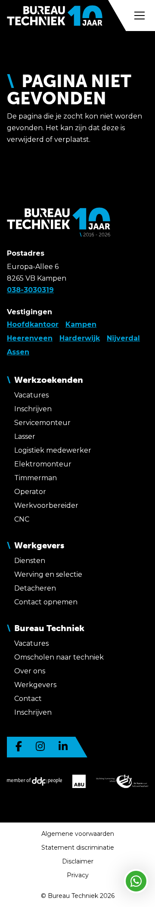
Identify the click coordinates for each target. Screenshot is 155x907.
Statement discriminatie (77, 847)
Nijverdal (123, 338)
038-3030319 (30, 290)
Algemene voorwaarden (77, 834)
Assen (18, 352)
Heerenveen (30, 338)
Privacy (78, 875)
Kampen (80, 324)
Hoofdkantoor (33, 324)
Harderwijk (79, 338)
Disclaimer (77, 861)
